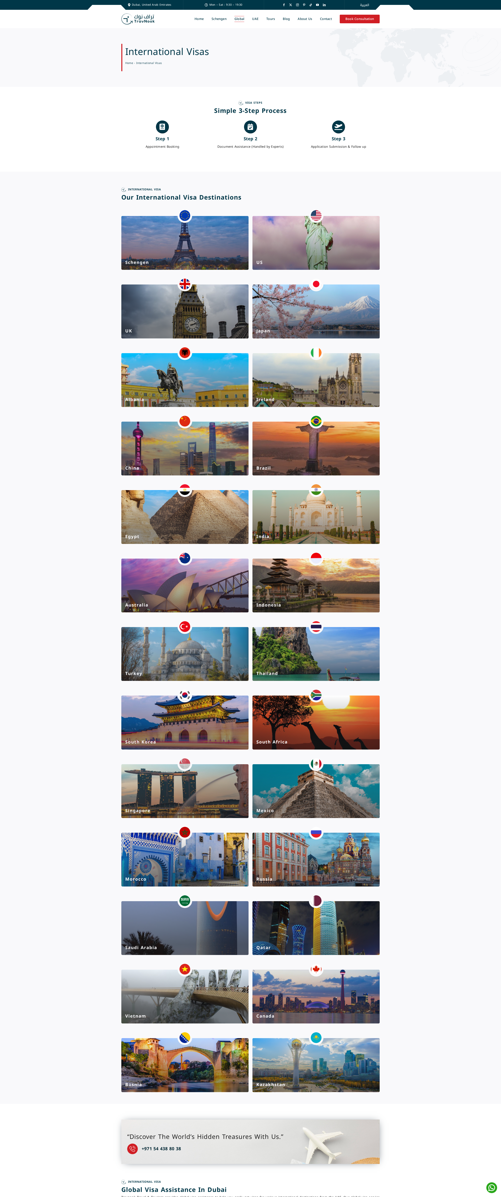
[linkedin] (324, 5)
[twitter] (290, 5)
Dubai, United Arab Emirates (151, 4)
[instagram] (297, 5)
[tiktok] (310, 5)
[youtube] (317, 5)
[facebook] (284, 5)
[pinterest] (304, 5)
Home (129, 63)
